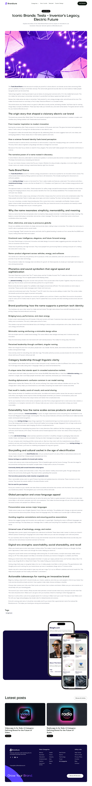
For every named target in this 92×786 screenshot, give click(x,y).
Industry (51, 757)
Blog (76, 761)
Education (42, 757)
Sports (61, 754)
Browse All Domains (13, 663)
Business (41, 754)
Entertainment (43, 759)
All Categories (63, 761)
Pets (50, 763)
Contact (77, 763)
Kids (50, 759)
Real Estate (62, 752)
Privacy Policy (78, 757)
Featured (51, 3)
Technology (62, 757)
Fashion (41, 761)
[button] (35, 3)
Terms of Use (78, 754)
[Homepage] (11, 3)
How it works (43, 3)
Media (51, 761)
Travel (60, 759)
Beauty (41, 752)
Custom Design (59, 3)
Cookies (77, 759)
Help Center (78, 752)
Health (51, 752)
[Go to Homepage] (15, 750)
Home (50, 754)
